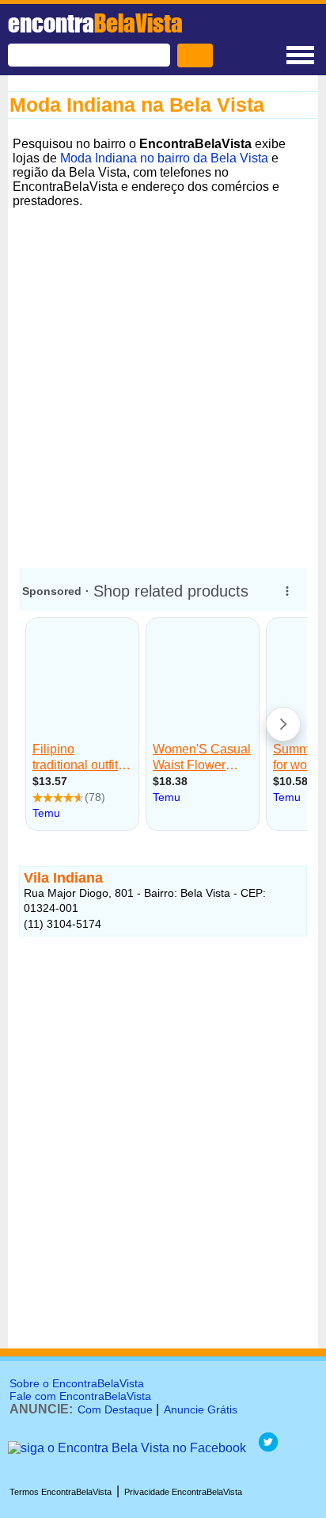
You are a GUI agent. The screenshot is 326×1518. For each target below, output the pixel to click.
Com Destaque (115, 1409)
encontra (95, 23)
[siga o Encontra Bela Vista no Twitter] (268, 1448)
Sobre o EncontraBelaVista (76, 1383)
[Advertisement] (163, 376)
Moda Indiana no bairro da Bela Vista (164, 158)
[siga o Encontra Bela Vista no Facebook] (127, 1448)
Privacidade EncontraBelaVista (183, 1492)
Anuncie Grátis (200, 1409)
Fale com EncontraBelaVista (80, 1396)
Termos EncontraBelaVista (60, 1492)
